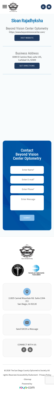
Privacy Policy (45, 375)
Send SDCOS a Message (27, 329)
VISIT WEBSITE (27, 37)
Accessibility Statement (27, 375)
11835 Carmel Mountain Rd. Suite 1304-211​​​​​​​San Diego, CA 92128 (27, 301)
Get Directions (27, 65)
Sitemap (27, 379)
